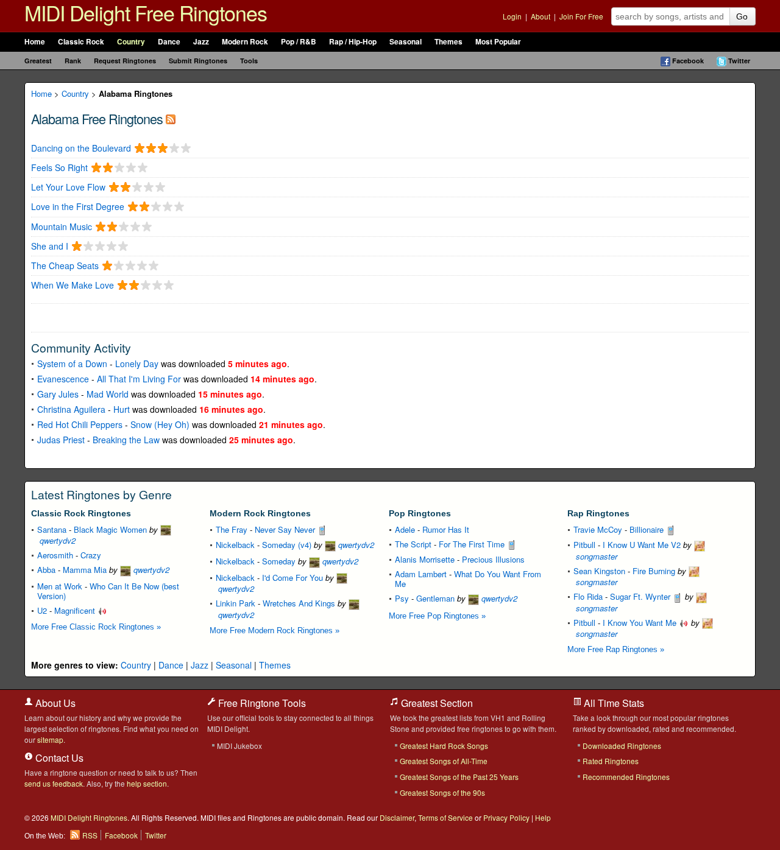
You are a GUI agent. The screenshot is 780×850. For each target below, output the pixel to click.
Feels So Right (59, 168)
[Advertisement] (173, 316)
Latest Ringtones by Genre (101, 494)
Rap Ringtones (598, 513)
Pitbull (584, 544)
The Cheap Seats (65, 266)
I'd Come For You (292, 577)
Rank (73, 60)
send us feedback (53, 783)
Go (742, 16)
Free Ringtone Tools (261, 703)
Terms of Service (445, 817)
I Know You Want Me (641, 622)
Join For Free (581, 16)
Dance (169, 42)
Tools (249, 60)
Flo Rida (588, 596)
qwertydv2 (150, 569)
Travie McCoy (597, 529)
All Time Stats (612, 703)
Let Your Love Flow (68, 187)
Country (131, 42)
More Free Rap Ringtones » (615, 649)
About (540, 16)
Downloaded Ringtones (622, 745)
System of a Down (72, 363)
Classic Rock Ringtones (81, 513)
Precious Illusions (493, 559)
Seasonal (405, 42)
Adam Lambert (421, 574)
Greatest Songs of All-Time (444, 761)
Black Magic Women (110, 529)
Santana (51, 529)
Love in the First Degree (77, 207)
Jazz (201, 42)
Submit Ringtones (198, 60)
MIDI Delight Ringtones (89, 817)
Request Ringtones (125, 60)
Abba (46, 569)
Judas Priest (61, 440)
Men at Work (59, 586)
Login (512, 16)
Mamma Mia (85, 569)
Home (34, 42)
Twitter (739, 60)
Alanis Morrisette (425, 559)
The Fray (231, 529)
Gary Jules (58, 394)
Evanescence (63, 379)
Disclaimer (397, 817)
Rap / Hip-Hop (353, 42)
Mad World (108, 394)
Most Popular (498, 42)
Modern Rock (245, 42)
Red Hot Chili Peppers (79, 424)
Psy (402, 598)
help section (147, 783)
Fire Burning (654, 571)
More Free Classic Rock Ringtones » (96, 626)
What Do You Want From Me (468, 578)
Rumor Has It (445, 529)
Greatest (38, 60)
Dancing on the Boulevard (81, 148)
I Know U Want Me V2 (642, 544)
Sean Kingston (599, 571)
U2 (42, 610)
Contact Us (58, 758)
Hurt (121, 409)
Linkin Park (235, 603)
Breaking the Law (126, 440)
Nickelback (235, 544)
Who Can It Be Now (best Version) (108, 591)
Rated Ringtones (611, 761)
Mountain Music (61, 227)
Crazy (90, 555)
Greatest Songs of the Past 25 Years (459, 776)
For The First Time (473, 544)
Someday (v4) (286, 544)
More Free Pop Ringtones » (437, 615)
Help (543, 817)
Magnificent (76, 610)
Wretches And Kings (299, 603)
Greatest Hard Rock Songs (444, 745)
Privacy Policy (506, 817)
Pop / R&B (298, 42)
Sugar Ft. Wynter (641, 596)
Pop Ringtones (420, 513)
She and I (49, 246)
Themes (448, 42)
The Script (413, 544)
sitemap (50, 739)
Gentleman (435, 598)
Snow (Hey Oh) (160, 424)
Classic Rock (81, 42)
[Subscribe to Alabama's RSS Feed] (171, 118)
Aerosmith (55, 555)
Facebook (688, 60)
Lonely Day (136, 363)
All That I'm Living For (139, 379)
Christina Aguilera (71, 409)
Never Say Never (286, 529)
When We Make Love (72, 285)
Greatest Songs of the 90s (442, 792)
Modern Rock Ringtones (260, 513)
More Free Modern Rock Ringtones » (274, 630)
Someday (279, 561)
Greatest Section (436, 703)
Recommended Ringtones (626, 776)
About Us (54, 703)
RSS (90, 835)
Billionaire (647, 529)
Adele (405, 529)
